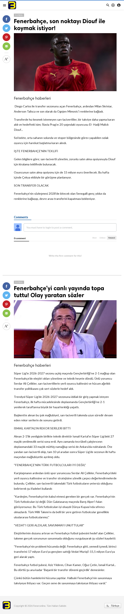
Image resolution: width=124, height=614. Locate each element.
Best (95, 238)
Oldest (102, 238)
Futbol (19, 15)
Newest (111, 238)
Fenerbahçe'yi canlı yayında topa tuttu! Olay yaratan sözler (59, 292)
